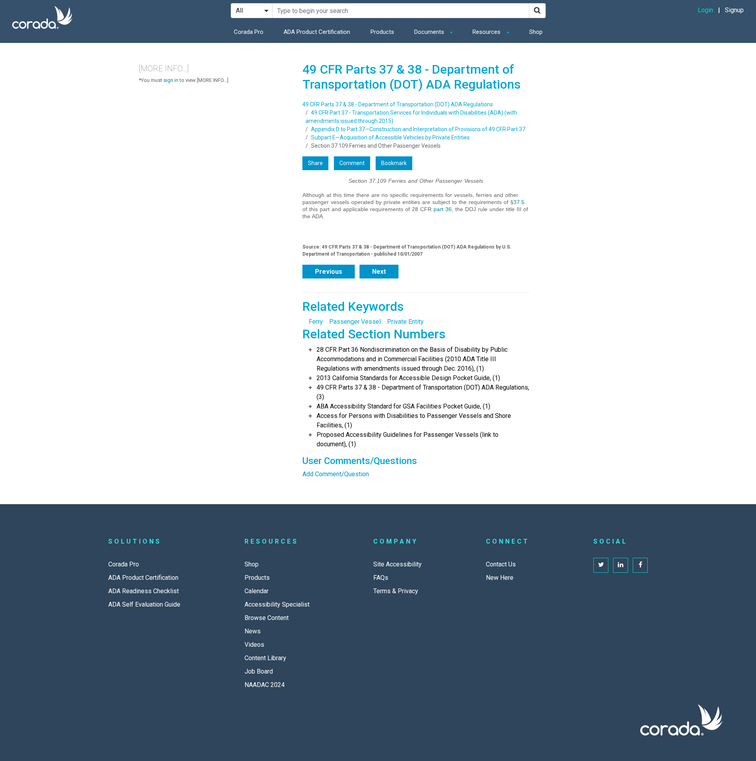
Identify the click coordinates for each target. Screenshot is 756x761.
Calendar (257, 591)
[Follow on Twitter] (600, 565)
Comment (352, 163)
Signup (734, 10)
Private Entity (405, 321)
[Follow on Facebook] (640, 565)
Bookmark (394, 163)
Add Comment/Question (335, 474)
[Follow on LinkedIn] (620, 565)
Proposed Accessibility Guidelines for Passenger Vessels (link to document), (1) (407, 439)
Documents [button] (430, 31)
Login (705, 10)
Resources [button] (487, 31)
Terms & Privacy (395, 591)
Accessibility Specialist (277, 604)
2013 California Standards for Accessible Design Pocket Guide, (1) (408, 378)
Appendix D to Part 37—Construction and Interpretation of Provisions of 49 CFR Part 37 (418, 129)
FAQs (380, 577)
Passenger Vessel (355, 321)
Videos (254, 644)
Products (382, 31)
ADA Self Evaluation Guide (144, 604)
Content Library (265, 658)
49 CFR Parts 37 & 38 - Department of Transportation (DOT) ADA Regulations (397, 104)
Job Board (259, 671)
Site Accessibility (397, 564)
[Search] (537, 10)
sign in (170, 80)
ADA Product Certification (317, 31)
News (253, 631)
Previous (328, 271)
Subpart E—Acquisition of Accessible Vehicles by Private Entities (390, 137)
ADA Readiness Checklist (143, 591)
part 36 (443, 209)
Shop (536, 31)
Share (315, 163)
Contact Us (501, 564)
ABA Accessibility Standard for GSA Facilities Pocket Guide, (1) (403, 406)
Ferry (316, 321)
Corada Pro (248, 31)
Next (379, 271)
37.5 (518, 202)
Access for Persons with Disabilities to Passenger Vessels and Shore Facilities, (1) (414, 420)
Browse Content (267, 618)
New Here (499, 577)
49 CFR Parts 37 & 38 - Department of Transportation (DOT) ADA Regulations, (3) (423, 392)
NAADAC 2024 (265, 685)
